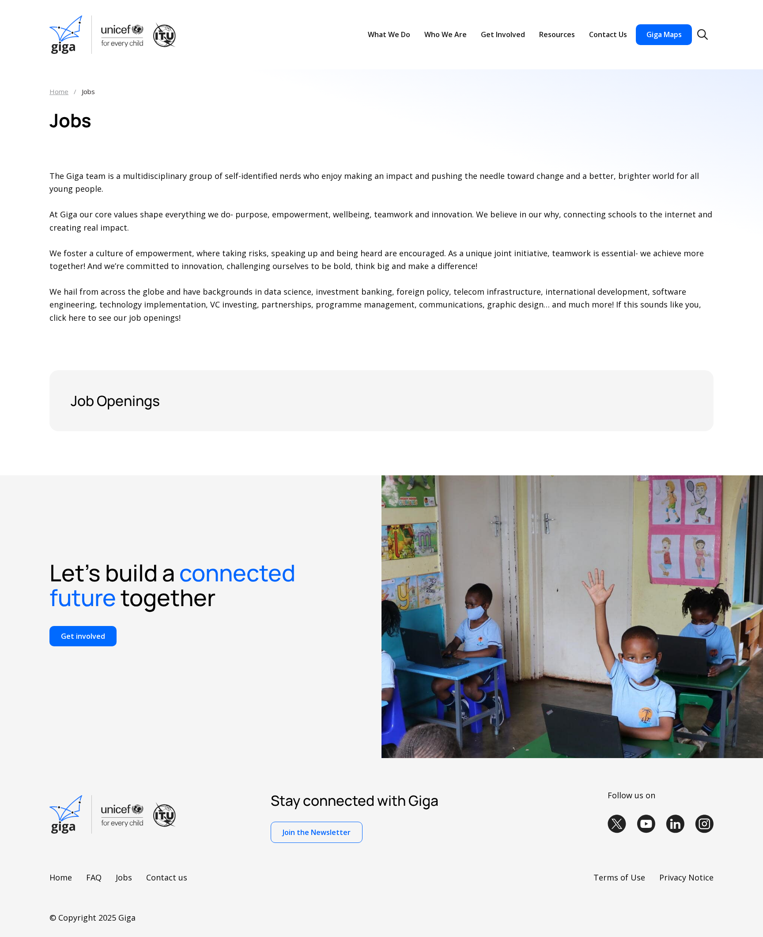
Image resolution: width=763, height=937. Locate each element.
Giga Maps (664, 34)
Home (58, 91)
